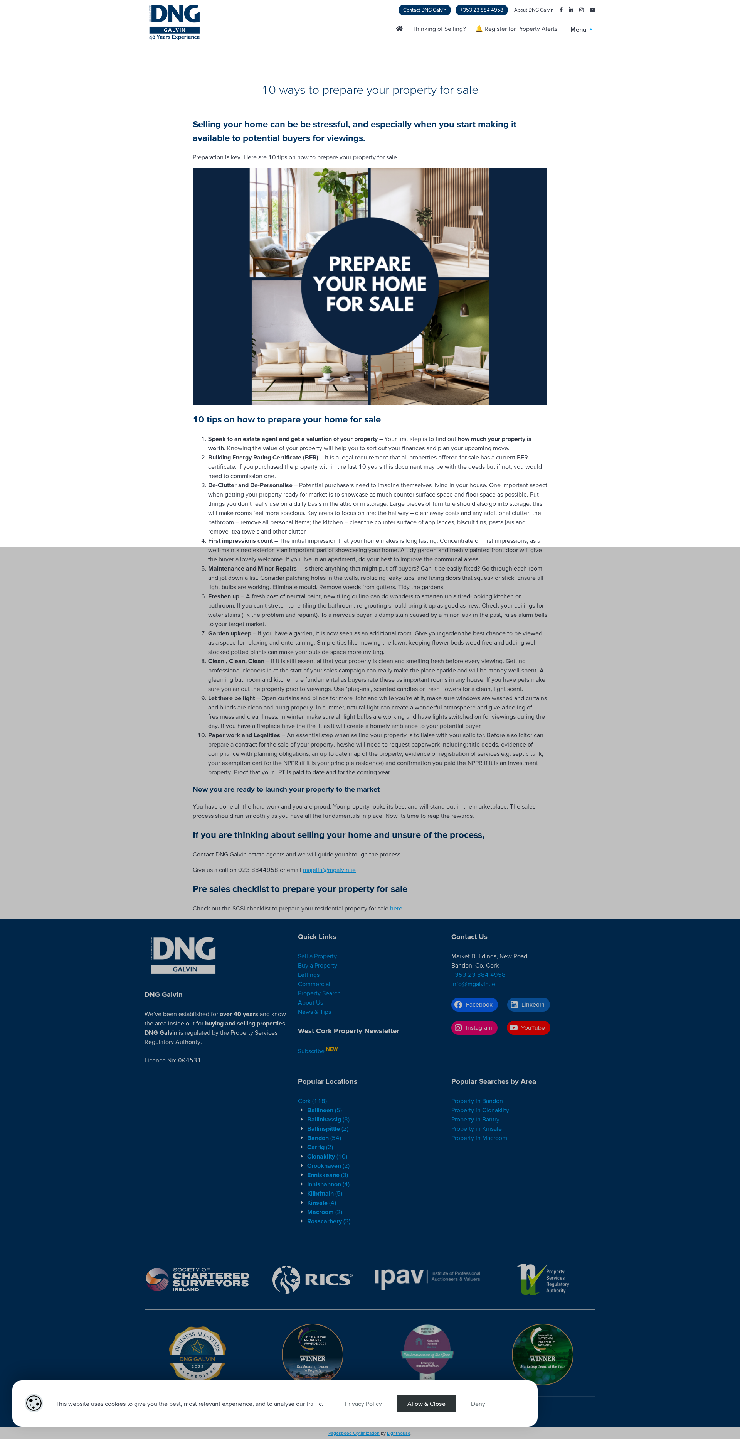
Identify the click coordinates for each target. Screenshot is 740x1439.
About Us (310, 1002)
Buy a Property (317, 965)
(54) (324, 1137)
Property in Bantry (475, 1119)
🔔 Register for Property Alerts (516, 28)
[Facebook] (558, 10)
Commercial (314, 983)
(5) (324, 1109)
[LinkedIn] (568, 10)
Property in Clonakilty (480, 1109)
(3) (328, 1119)
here (395, 908)
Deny (478, 1403)
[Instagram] (578, 10)
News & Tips (314, 1011)
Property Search (319, 993)
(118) (312, 1100)
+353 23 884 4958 (481, 10)
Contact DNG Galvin (424, 10)
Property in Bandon (477, 1100)
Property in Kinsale (476, 1128)
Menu (579, 29)
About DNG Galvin (533, 10)
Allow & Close (426, 1403)
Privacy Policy (363, 1403)
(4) (328, 1184)
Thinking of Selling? (439, 28)
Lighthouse (398, 1433)
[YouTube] (589, 10)
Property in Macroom (479, 1137)
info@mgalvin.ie (473, 983)
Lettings (309, 974)
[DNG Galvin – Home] (399, 28)
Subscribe (311, 1050)
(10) (327, 1156)
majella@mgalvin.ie (329, 869)
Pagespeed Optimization (354, 1433)
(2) (327, 1128)
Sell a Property (317, 956)
